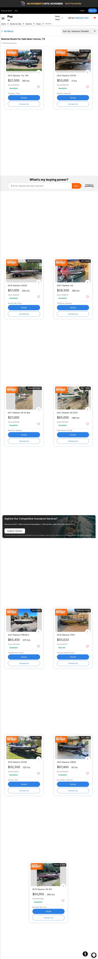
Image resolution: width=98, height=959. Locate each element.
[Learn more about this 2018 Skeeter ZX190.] (24, 747)
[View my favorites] (94, 17)
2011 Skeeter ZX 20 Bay (19, 413)
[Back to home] (10, 18)
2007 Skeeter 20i (65, 285)
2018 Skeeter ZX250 (17, 285)
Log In (82, 10)
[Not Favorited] (38, 86)
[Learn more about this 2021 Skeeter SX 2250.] (73, 398)
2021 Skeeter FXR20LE (18, 635)
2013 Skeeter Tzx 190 (18, 76)
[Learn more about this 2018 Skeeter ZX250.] (24, 270)
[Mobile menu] (3, 18)
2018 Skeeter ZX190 (17, 762)
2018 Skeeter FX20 (66, 635)
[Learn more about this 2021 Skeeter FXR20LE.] (24, 620)
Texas (38, 24)
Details (24, 98)
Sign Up (92, 10)
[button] (85, 953)
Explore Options (14, 531)
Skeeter (29, 24)
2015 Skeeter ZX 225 (42, 889)
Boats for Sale (15, 24)
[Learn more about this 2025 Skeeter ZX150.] (73, 60)
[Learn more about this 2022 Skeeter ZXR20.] (73, 747)
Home (3, 24)
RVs (16, 11)
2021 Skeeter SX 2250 (67, 413)
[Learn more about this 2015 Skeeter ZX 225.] (48, 874)
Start (76, 186)
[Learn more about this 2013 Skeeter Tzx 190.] (24, 60)
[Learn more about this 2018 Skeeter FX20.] (73, 620)
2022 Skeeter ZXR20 (66, 762)
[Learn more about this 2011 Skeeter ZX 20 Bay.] (24, 398)
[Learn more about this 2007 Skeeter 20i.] (73, 270)
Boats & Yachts (6, 11)
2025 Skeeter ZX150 (66, 76)
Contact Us (24, 104)
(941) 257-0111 (82, 18)
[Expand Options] (38, 72)
